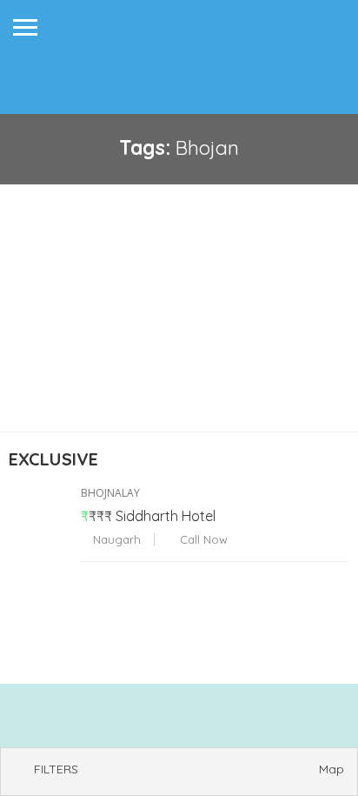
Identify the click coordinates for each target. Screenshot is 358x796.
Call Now (202, 539)
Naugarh (115, 539)
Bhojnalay (110, 492)
